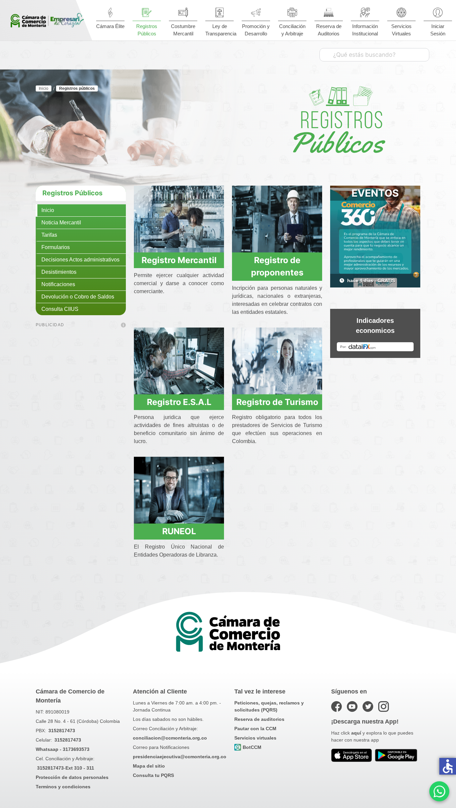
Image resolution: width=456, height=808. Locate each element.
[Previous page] (340, 280)
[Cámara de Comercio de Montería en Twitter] (368, 706)
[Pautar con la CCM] (123, 326)
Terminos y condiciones (63, 786)
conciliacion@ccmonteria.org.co (170, 738)
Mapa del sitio (149, 766)
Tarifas (49, 235)
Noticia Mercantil (61, 222)
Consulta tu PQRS (153, 775)
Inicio (47, 210)
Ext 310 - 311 (79, 768)
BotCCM (252, 747)
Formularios (55, 247)
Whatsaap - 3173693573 (62, 749)
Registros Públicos (72, 193)
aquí (356, 733)
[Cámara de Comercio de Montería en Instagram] (383, 706)
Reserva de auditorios (259, 719)
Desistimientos (58, 272)
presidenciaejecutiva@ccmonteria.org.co (179, 756)
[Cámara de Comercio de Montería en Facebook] (336, 706)
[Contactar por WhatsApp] (439, 791)
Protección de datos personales (72, 777)
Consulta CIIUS (59, 309)
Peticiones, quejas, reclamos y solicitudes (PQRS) (269, 706)
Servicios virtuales (255, 738)
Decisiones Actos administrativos (80, 259)
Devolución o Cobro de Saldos (77, 296)
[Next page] (410, 280)
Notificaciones (58, 284)
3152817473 (61, 730)
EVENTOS (375, 193)
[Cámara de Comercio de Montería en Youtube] (352, 706)
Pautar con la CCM (255, 728)
